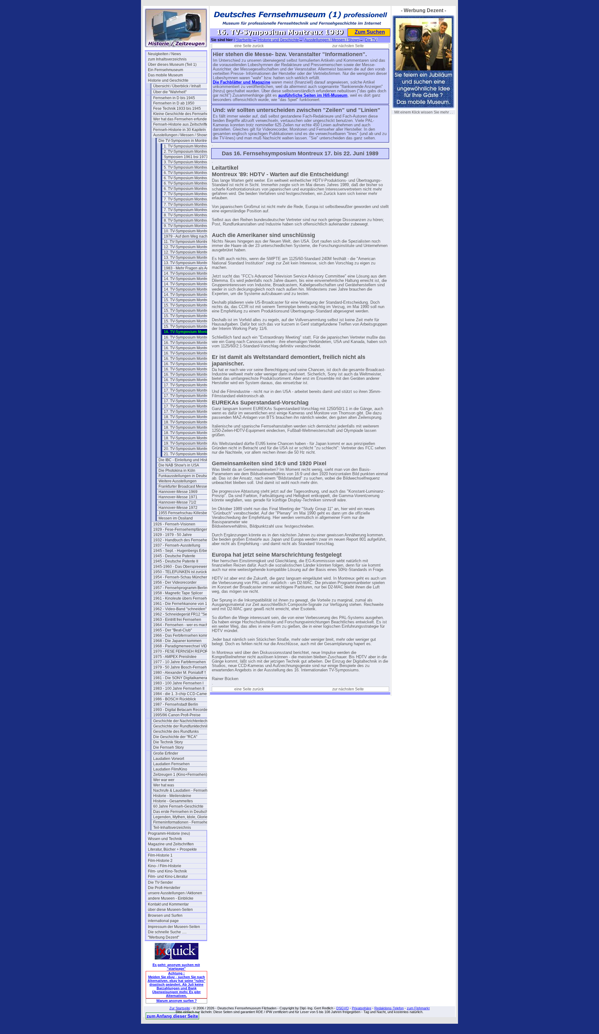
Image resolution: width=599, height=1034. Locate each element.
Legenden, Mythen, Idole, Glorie (180, 817)
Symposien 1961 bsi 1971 (186, 157)
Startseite (244, 40)
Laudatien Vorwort (168, 758)
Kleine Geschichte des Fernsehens (182, 114)
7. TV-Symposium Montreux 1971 (192, 194)
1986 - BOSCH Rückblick (174, 699)
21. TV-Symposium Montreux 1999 (193, 454)
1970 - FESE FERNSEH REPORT (181, 651)
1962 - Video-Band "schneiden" (180, 609)
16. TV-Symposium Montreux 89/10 (193, 380)
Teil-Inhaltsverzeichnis (172, 827)
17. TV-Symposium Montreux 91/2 (192, 390)
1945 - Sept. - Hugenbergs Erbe (180, 550)
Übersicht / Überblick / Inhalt (177, 86)
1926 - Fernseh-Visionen (174, 524)
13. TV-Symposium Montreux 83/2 (192, 263)
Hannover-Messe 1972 (177, 507)
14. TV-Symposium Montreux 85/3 (192, 289)
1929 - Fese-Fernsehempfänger (180, 529)
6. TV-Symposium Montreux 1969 (192, 173)
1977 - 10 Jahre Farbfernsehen (179, 662)
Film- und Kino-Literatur (168, 876)
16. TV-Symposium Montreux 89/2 (192, 337)
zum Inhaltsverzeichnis (167, 59)
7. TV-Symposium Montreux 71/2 (191, 199)
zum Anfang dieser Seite (172, 1015)
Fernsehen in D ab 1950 (173, 103)
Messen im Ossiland (175, 518)
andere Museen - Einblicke (170, 898)
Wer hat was (163, 785)
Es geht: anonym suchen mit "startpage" (176, 966)
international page (163, 921)
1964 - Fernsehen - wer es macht (181, 625)
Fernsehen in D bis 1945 (174, 98)
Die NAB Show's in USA (178, 465)
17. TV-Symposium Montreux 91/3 (192, 396)
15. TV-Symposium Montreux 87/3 (192, 316)
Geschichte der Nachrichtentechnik (182, 721)
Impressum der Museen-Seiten (174, 927)
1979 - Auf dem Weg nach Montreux (193, 236)
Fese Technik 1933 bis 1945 (177, 108)
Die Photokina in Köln (176, 470)
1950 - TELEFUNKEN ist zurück (180, 572)
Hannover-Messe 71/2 (177, 502)
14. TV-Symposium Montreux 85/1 (192, 279)
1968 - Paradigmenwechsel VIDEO (182, 646)
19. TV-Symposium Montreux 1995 (193, 443)
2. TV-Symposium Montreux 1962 (192, 151)
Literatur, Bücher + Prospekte (172, 849)
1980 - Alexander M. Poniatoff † (179, 672)
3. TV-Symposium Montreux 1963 (192, 162)
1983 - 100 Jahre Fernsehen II (178, 688)
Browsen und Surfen (165, 915)
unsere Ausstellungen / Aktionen (175, 893)
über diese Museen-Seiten (170, 909)
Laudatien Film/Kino (170, 769)
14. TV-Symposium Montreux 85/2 (192, 284)
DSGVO (342, 1008)
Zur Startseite (179, 1008)
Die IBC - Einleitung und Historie (185, 460)
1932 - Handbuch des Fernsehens (182, 540)
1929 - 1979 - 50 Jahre (172, 535)
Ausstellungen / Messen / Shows (180, 135)
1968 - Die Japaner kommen (177, 641)
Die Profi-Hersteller (164, 888)
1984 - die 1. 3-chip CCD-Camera (181, 694)
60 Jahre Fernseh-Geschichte (178, 806)
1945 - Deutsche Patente (174, 556)
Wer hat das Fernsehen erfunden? (182, 119)
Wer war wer (163, 780)
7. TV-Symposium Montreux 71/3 (191, 204)
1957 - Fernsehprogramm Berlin (180, 588)
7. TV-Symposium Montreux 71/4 (191, 210)
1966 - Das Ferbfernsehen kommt (181, 635)
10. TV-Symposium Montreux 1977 (193, 231)
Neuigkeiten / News (164, 54)
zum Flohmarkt (418, 1008)
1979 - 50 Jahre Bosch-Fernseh (180, 667)
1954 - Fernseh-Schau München (180, 577)
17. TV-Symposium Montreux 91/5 (192, 406)
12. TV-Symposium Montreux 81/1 (192, 247)
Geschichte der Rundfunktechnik (180, 726)
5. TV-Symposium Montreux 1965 (192, 167)
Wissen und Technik (165, 839)
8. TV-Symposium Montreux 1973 (192, 215)
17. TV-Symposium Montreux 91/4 (192, 401)
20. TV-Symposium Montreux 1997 (193, 449)
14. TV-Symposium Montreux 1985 (193, 273)
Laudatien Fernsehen (171, 764)
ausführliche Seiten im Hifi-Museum (313, 95)
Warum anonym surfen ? (176, 1001)
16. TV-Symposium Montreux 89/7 (192, 364)
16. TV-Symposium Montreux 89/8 (192, 369)
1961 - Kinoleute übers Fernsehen (182, 598)
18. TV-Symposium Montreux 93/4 (192, 433)
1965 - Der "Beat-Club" (172, 630)
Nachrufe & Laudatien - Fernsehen (182, 790)
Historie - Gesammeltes (173, 801)
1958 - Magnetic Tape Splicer (178, 593)
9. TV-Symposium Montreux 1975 (192, 226)
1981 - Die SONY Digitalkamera (180, 678)
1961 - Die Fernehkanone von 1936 (182, 604)
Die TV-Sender (160, 882)
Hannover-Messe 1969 (177, 492)
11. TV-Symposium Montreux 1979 (193, 241)
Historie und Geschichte (168, 80)
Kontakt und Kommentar (168, 904)
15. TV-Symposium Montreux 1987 (193, 300)
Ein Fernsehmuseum (165, 70)
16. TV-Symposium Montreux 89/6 (192, 358)
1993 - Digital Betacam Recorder (181, 710)
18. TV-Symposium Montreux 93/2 (192, 422)
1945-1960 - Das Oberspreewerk (181, 566)
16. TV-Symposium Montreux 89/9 (192, 374)
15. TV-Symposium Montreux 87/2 (192, 310)
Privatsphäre (361, 1008)
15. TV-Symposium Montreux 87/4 (192, 321)
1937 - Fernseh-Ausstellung (176, 545)
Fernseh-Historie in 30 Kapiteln (179, 130)
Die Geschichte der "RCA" (175, 737)
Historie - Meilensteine (172, 796)
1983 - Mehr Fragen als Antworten (192, 268)
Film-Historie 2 (160, 860)
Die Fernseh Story (168, 747)
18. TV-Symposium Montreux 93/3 (192, 427)
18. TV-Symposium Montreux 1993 (193, 417)
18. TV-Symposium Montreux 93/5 (192, 438)
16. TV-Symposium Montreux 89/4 (192, 348)
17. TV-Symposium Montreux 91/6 (192, 411)
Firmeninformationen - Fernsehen (181, 822)
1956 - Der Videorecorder (175, 582)
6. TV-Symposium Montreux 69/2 (191, 178)
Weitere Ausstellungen (177, 481)
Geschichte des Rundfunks (176, 731)
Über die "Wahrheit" (170, 92)
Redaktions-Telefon (389, 1008)
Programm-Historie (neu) (169, 833)
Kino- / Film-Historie (164, 866)
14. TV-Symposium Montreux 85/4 (192, 294)
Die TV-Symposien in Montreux (184, 140)
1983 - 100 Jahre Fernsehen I (178, 683)
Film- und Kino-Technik (167, 871)
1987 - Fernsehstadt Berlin (175, 704)
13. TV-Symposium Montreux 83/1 (192, 257)
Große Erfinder (165, 753)
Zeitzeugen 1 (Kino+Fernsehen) (180, 774)
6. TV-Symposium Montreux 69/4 (191, 188)
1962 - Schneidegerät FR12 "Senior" (182, 614)
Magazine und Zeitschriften (171, 844)
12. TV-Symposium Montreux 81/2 (192, 252)
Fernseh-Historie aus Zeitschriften (181, 124)
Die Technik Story (168, 742)
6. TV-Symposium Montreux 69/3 (191, 183)
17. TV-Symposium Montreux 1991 (193, 385)
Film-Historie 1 (160, 855)
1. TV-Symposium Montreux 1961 (192, 146)
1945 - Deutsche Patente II (175, 561)
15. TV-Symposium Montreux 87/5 (192, 326)
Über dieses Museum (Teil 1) (172, 64)
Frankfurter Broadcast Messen (183, 486)
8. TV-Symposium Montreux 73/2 (191, 220)
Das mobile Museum (165, 75)
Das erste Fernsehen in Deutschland (182, 811)
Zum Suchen (370, 32)
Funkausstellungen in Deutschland (187, 476)
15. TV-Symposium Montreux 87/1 (192, 305)
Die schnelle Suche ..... (167, 932)
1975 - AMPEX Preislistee (175, 657)
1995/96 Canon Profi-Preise (177, 715)
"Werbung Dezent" (163, 937)
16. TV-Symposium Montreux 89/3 (192, 343)
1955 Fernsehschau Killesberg (184, 513)
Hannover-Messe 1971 (177, 497)
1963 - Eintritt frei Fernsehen (177, 619)
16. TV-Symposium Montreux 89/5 (192, 353)
